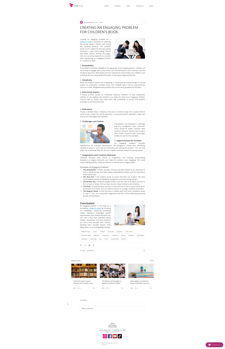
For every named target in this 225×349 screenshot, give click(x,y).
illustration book (86, 235)
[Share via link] (94, 245)
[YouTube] (115, 336)
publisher (119, 231)
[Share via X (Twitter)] (85, 245)
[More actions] (144, 22)
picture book (114, 239)
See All (152, 260)
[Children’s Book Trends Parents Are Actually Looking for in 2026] (84, 271)
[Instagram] (105, 336)
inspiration (115, 235)
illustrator (111, 231)
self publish (140, 235)
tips (100, 239)
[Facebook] (110, 336)
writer (106, 239)
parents (123, 239)
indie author (129, 231)
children (102, 231)
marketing (84, 239)
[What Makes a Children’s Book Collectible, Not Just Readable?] (141, 271)
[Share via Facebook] (81, 245)
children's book (85, 231)
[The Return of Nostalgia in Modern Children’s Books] (112, 271)
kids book (96, 235)
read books (105, 235)
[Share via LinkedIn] (89, 245)
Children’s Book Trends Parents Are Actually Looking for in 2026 (83, 282)
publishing (93, 239)
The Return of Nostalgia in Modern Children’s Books (111, 282)
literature (131, 235)
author (95, 231)
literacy (123, 235)
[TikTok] (120, 336)
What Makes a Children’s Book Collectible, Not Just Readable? (139, 282)
